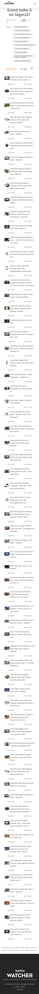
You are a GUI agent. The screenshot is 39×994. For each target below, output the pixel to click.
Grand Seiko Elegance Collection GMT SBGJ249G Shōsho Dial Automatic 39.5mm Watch (21, 514)
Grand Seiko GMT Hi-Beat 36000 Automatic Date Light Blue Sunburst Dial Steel (22, 863)
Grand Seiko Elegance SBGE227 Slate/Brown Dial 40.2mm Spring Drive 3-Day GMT (21, 171)
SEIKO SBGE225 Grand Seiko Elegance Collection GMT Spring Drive (20, 634)
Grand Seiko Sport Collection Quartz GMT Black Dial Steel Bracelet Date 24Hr (22, 254)
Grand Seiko (24, 20)
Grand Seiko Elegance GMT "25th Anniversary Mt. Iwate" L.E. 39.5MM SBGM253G (22, 663)
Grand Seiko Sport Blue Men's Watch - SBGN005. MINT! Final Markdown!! (20, 414)
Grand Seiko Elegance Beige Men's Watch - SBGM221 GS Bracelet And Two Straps (22, 240)
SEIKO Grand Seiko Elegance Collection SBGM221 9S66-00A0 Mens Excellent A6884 (21, 185)
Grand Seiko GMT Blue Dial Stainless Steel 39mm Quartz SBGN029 (19, 443)
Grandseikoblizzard (21, 27)
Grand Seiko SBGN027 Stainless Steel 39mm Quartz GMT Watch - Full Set (21, 757)
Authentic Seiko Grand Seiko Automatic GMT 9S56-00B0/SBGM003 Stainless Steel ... (21, 268)
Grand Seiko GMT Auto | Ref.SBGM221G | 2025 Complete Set (21, 388)
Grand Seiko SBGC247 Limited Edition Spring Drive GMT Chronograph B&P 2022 (20, 500)
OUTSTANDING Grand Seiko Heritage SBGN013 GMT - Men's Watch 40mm (21, 471)
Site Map (20, 989)
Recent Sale (11, 69)
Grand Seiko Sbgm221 (21, 49)
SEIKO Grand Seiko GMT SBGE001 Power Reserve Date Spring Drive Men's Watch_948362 (21, 91)
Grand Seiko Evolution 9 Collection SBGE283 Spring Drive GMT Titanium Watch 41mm (21, 717)
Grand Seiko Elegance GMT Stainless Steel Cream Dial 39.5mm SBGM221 (21, 363)
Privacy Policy (20, 987)
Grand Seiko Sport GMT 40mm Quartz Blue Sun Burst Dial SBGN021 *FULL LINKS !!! (20, 849)
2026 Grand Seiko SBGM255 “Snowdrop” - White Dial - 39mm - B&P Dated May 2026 (21, 485)
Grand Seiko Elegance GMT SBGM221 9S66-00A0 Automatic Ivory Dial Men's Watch (21, 731)
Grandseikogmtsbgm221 (22, 38)
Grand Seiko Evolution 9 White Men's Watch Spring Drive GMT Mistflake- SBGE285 (20, 308)
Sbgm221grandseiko (21, 41)
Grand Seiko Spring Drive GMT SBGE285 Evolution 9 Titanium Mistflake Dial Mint (20, 917)
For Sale (23, 69)
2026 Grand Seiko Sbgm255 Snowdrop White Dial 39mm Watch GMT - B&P (22, 334)
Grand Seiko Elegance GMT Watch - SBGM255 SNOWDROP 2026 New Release (22, 200)
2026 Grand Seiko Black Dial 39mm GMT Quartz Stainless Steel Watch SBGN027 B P (22, 348)
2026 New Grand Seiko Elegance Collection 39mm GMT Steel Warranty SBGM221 (21, 120)
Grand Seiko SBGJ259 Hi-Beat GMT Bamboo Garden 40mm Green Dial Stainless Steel (22, 105)
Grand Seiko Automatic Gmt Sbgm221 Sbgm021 (23, 56)
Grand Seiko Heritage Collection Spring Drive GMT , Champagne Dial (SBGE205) (22, 528)
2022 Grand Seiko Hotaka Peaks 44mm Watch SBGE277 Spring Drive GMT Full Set (22, 428)
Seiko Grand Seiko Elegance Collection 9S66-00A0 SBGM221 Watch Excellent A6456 (21, 677)
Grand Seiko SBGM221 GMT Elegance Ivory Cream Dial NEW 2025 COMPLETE (20, 932)
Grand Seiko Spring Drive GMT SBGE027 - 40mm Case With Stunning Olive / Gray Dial (20, 214)
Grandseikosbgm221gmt (22, 61)
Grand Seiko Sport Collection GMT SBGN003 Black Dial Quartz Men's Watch (21, 145)
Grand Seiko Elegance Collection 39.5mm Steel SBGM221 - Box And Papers (21, 903)
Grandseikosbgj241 (21, 52)
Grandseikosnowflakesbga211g (25, 45)
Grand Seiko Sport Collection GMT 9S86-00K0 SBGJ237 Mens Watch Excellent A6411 (21, 877)
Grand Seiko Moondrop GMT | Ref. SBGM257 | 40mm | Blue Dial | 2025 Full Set (22, 608)
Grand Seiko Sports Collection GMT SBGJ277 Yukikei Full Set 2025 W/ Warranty (22, 554)
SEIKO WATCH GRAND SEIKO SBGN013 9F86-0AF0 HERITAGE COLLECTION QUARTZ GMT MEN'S (22, 282)
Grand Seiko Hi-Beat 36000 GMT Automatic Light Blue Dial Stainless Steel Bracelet (21, 703)
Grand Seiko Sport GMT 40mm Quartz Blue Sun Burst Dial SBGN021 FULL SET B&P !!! (20, 594)
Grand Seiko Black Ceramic (23, 34)
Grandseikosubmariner (22, 30)
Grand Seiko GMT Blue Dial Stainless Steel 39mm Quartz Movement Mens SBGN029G (20, 809)
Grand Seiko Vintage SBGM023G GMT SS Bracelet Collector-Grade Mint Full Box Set (21, 457)
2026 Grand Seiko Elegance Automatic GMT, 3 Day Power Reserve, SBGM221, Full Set (20, 823)
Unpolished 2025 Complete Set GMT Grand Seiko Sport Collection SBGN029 (22, 648)
